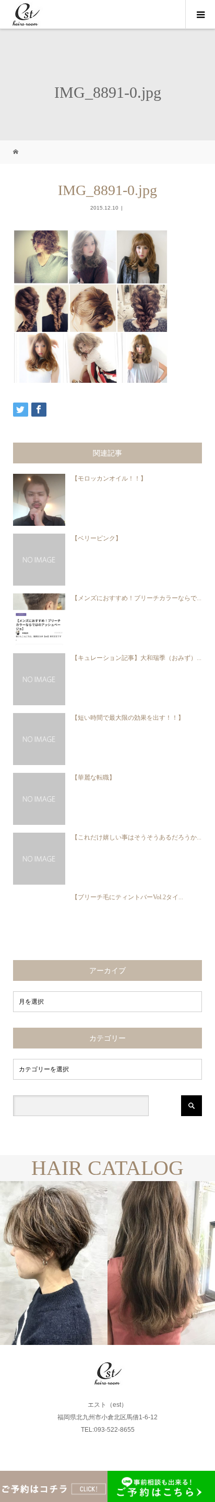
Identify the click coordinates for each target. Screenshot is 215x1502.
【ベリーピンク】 (96, 538)
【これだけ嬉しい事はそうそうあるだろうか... (136, 837)
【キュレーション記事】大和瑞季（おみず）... (136, 658)
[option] (54, 1263)
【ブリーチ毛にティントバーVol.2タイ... (127, 897)
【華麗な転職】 (93, 777)
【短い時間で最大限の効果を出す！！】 (127, 717)
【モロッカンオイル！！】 (109, 478)
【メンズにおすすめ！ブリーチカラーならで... (136, 598)
